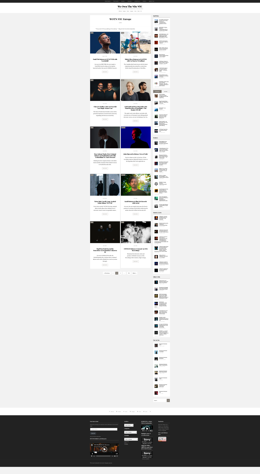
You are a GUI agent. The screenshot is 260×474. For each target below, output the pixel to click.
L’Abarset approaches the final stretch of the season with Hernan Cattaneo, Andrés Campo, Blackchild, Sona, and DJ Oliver (161, 249)
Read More (105, 71)
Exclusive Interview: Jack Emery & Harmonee (163, 385)
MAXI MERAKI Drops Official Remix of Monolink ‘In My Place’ (163, 142)
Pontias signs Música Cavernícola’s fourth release (163, 205)
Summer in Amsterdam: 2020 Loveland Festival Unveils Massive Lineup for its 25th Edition (161, 304)
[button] (104, 449)
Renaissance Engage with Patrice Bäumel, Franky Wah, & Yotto (163, 288)
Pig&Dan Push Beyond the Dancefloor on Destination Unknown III (105, 250)
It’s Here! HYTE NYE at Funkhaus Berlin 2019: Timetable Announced (163, 326)
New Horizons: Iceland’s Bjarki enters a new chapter (163, 55)
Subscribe (93, 433)
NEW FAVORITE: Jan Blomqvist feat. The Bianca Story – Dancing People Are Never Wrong (163, 123)
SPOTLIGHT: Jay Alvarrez (162, 108)
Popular (157, 91)
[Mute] (115, 456)
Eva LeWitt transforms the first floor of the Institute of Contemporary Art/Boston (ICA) (164, 21)
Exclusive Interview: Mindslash (163, 358)
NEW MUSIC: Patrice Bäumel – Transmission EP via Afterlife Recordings (163, 29)
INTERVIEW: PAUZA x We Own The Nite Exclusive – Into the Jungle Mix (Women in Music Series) (164, 83)
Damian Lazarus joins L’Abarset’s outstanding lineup (163, 224)
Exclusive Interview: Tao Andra (163, 351)
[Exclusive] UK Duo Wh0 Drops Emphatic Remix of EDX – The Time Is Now (163, 157)
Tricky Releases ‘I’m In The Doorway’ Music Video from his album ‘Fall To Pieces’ (163, 150)
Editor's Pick (156, 277)
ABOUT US (151, 1)
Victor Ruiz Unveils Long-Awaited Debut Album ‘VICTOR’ (105, 202)
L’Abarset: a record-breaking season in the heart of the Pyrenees (163, 218)
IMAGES (130, 1)
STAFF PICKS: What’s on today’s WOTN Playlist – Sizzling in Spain (163, 70)
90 (129, 273)
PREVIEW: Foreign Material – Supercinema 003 (163, 183)
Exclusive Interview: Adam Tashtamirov (163, 365)
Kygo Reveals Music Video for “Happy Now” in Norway (163, 102)
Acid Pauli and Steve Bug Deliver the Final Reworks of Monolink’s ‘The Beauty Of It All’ (135, 108)
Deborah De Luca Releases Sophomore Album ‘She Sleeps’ (163, 281)
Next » (134, 273)
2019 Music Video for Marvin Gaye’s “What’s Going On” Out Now (164, 62)
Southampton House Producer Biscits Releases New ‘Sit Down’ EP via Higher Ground (163, 191)
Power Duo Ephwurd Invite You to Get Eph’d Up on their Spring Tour (163, 116)
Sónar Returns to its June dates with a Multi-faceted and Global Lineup (163, 312)
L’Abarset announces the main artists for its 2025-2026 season (163, 231)
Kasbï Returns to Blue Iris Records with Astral (136, 202)
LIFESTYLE (137, 1)
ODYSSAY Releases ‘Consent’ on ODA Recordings (136, 249)
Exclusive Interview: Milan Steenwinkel (163, 371)
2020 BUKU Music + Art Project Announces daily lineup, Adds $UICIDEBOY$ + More (163, 36)
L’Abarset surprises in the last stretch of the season (163, 269)
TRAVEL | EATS (157, 212)
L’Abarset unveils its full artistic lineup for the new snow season (163, 263)
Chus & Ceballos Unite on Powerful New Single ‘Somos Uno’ (105, 107)
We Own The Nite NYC (130, 6)
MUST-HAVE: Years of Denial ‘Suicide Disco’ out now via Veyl (163, 48)
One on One (156, 340)
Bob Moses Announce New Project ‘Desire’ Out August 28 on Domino (163, 163)
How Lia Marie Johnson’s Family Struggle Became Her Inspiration (163, 96)
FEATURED (107, 1)
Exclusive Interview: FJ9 (163, 392)
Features (155, 138)
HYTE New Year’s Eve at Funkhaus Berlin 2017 (163, 130)
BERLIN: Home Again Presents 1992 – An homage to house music (163, 170)
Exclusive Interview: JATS (163, 344)
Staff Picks (156, 16)
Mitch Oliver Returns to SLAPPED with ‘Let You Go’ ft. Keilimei (136, 60)
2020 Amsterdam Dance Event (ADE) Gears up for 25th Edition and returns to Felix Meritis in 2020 (163, 296)
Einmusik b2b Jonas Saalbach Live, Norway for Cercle (163, 75)
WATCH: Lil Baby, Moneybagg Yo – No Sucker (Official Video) (164, 176)
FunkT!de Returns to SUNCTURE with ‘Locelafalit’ (105, 60)
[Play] (91, 456)
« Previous (107, 273)
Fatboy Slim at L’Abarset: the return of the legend (163, 256)
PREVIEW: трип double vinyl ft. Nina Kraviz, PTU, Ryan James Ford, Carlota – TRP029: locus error (163, 333)
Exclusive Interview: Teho (163, 378)
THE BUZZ (115, 1)
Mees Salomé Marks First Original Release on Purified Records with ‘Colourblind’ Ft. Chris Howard (105, 155)
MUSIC (123, 1)
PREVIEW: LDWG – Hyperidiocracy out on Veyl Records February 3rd (163, 319)
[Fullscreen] (117, 456)
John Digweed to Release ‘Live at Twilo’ (135, 154)
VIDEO (144, 1)
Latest (166, 91)
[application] (104, 449)
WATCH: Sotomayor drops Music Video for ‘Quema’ (163, 42)
